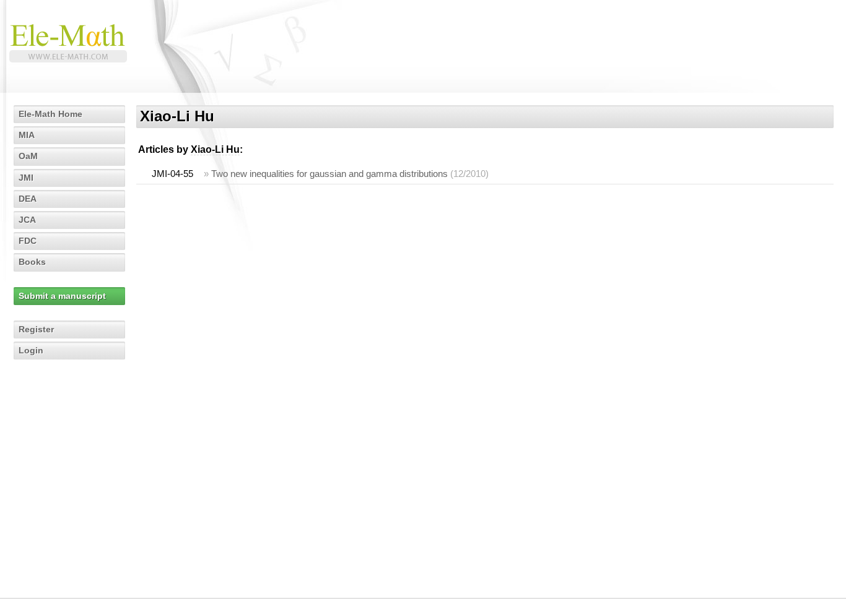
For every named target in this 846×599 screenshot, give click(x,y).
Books (32, 262)
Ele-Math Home (50, 114)
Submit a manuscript (62, 296)
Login (31, 350)
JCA (27, 220)
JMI (26, 178)
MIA (27, 135)
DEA (28, 199)
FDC (28, 241)
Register (36, 329)
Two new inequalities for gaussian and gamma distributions (329, 173)
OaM (28, 156)
